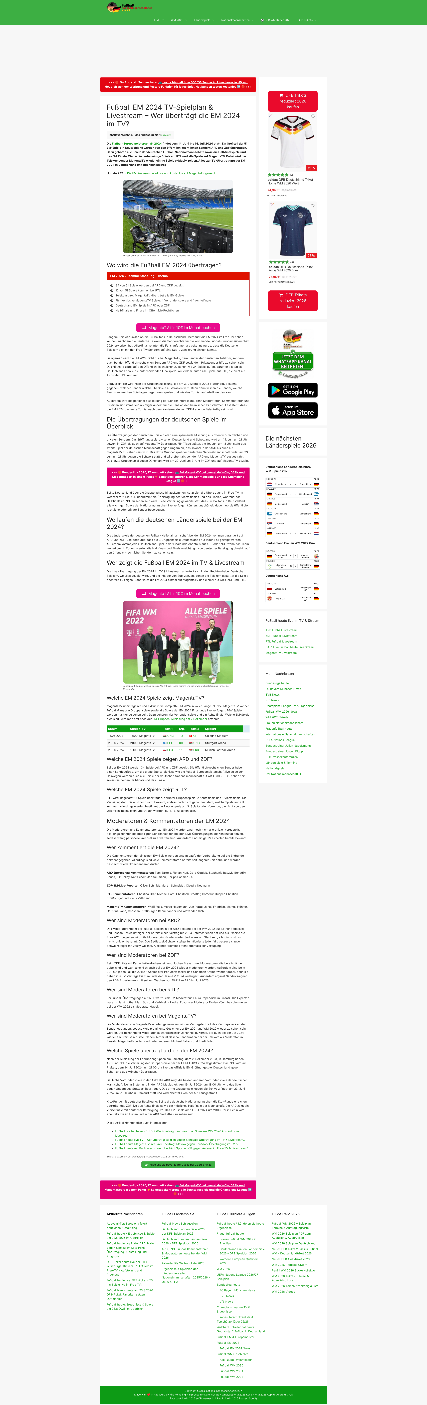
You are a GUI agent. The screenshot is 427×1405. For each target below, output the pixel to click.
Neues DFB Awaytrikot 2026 (291, 1259)
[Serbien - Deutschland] (293, 522)
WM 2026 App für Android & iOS (274, 1394)
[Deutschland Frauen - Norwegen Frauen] (293, 555)
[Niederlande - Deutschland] (293, 482)
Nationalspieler (276, 768)
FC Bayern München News (283, 689)
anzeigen (166, 135)
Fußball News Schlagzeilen (180, 1223)
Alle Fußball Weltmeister (236, 1359)
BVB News (273, 694)
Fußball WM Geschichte (232, 1354)
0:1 (181, 743)
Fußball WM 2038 (231, 1376)
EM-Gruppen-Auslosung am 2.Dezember (180, 719)
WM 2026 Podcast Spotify (242, 1398)
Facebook (175, 1398)
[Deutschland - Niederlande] (293, 532)
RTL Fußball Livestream (281, 641)
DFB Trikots (305, 20)
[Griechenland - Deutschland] (293, 512)
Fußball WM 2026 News (282, 711)
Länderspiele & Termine (281, 762)
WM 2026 (177, 20)
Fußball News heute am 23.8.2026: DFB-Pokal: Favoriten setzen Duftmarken (130, 1295)
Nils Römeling (177, 1394)
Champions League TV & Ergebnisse (290, 706)
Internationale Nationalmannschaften (290, 734)
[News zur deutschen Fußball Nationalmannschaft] (129, 7)
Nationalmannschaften (235, 20)
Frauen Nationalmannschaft (284, 723)
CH (195, 735)
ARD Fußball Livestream (282, 630)
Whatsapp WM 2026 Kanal (237, 1394)
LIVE (157, 20)
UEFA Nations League (280, 740)
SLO (170, 750)
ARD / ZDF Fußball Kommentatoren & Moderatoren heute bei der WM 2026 (185, 1253)
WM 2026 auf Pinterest (197, 1398)
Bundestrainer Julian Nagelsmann (288, 745)
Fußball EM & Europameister (235, 1337)
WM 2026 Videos (283, 1291)
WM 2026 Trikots (277, 717)
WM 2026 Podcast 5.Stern (289, 1264)
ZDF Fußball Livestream (281, 635)
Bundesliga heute (277, 683)
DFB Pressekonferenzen (282, 757)
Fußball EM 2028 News (235, 1348)
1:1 (181, 750)
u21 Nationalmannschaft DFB (285, 774)
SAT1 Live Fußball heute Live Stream (290, 647)
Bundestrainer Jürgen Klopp (284, 751)
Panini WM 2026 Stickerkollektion (294, 1270)
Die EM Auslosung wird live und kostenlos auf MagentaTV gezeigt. (171, 173)
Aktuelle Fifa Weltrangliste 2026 (183, 1263)
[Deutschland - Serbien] (293, 502)
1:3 (181, 735)
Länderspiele (202, 20)
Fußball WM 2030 (231, 1365)
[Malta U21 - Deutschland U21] (293, 597)
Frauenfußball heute (279, 728)
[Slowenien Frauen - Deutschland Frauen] (293, 564)
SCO (170, 743)
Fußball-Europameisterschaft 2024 (137, 143)
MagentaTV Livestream (281, 653)
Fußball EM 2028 (228, 1342)
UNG (170, 735)
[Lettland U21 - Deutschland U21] (293, 587)
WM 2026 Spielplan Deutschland (294, 1243)
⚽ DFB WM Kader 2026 (276, 20)
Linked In (219, 1398)
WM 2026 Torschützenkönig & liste (295, 1286)
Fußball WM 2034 (231, 1371)
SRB (196, 750)
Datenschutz (211, 1394)
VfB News (272, 700)
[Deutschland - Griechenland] (293, 492)
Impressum (195, 1394)
